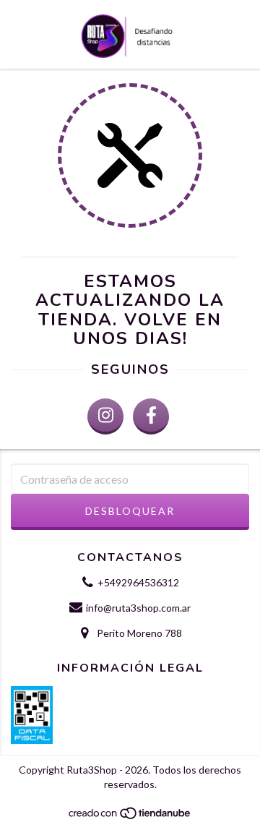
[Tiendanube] (130, 816)
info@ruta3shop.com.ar (138, 608)
